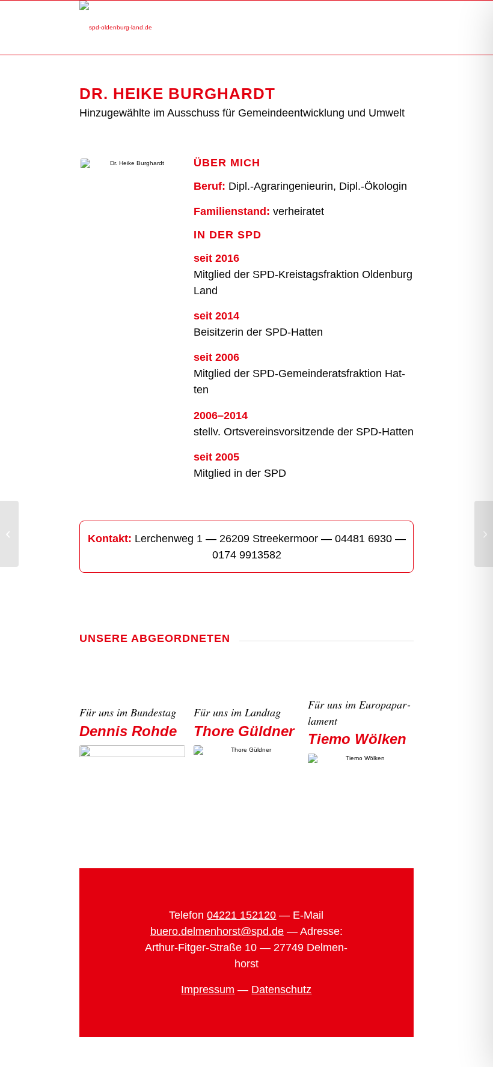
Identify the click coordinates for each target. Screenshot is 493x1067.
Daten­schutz (281, 990)
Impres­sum (207, 990)
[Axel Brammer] (9, 534)
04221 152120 (241, 915)
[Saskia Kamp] (483, 534)
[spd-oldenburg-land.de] (115, 28)
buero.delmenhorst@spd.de (217, 931)
